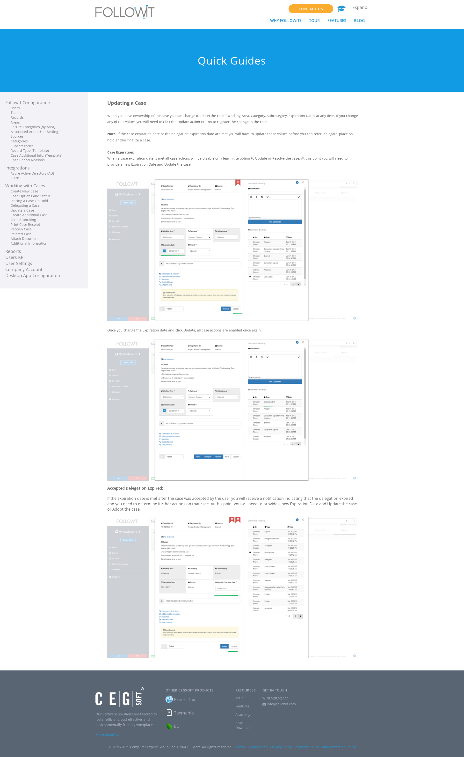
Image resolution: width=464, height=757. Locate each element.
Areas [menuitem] (15, 122)
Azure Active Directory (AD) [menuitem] (32, 173)
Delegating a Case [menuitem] (25, 205)
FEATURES (336, 20)
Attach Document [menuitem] (25, 238)
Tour (239, 698)
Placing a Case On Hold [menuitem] (29, 200)
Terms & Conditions (251, 747)
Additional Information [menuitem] (29, 243)
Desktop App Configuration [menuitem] (32, 275)
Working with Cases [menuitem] (25, 186)
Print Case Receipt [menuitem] (25, 224)
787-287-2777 (276, 698)
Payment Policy (307, 747)
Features (242, 706)
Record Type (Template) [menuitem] (30, 150)
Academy (242, 714)
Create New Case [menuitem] (24, 191)
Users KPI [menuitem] (15, 257)
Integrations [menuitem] (17, 168)
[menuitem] (49, 108)
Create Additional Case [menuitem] (29, 215)
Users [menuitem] (15, 108)
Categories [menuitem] (19, 141)
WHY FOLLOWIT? (285, 20)
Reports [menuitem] (13, 251)
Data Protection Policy (338, 747)
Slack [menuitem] (15, 178)
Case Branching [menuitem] (23, 219)
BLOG (359, 20)
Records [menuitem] (17, 117)
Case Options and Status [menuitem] (31, 196)
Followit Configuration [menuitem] (27, 102)
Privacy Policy (281, 747)
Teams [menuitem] (16, 112)
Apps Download (243, 725)
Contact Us (311, 9)
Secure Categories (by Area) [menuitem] (33, 127)
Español (360, 7)
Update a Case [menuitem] (22, 210)
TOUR (314, 20)
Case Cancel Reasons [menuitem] (28, 160)
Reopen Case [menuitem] (21, 229)
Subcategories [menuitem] (22, 146)
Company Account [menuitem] (23, 269)
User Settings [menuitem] (18, 263)
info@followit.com (281, 704)
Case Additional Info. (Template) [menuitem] (36, 155)
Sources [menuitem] (17, 136)
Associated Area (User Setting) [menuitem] (35, 131)
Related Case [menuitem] (21, 234)
